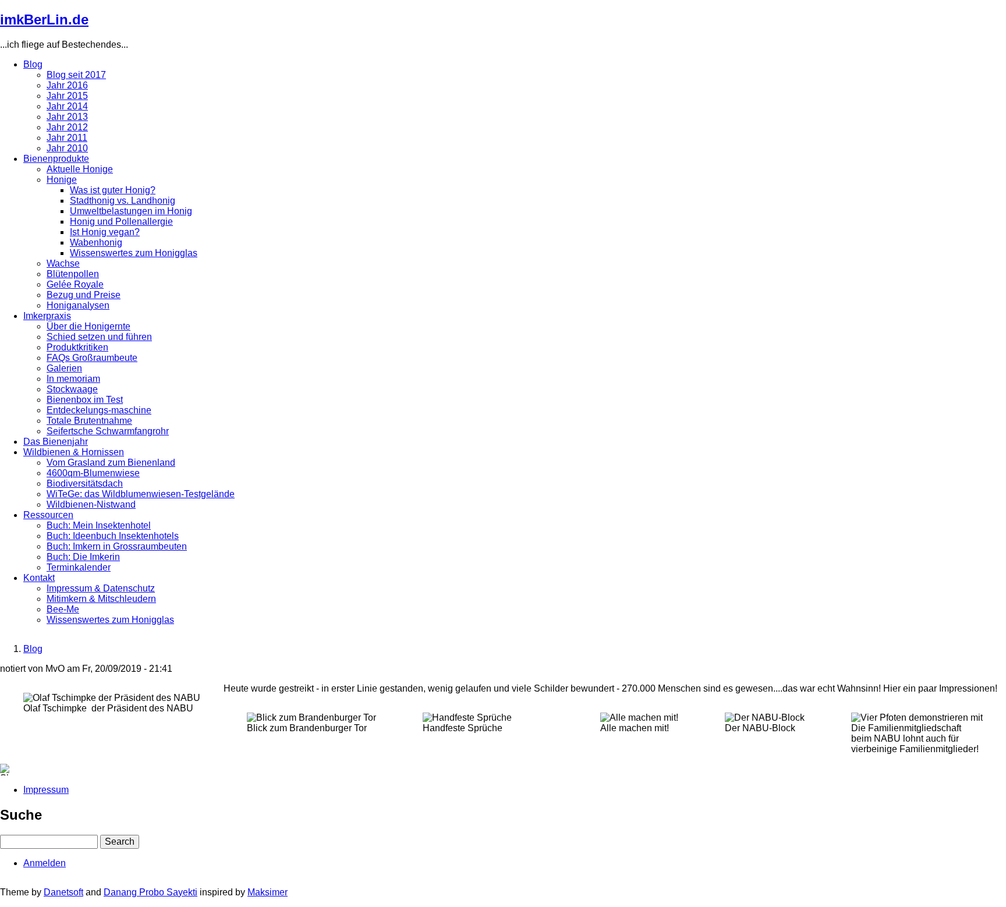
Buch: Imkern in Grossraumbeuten (117, 546)
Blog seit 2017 (76, 75)
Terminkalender (79, 567)
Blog (32, 64)
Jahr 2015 (67, 96)
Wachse (63, 263)
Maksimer (267, 892)
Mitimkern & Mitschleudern (101, 599)
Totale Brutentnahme (89, 421)
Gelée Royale (75, 284)
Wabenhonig (96, 242)
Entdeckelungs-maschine (99, 410)
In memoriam (73, 379)
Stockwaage (72, 389)
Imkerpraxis (47, 316)
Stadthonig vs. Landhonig (122, 201)
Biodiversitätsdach (85, 483)
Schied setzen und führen (99, 337)
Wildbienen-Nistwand (91, 504)
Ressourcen (48, 515)
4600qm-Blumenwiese (93, 473)
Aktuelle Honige (80, 169)
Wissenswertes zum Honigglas (133, 253)
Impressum (46, 790)
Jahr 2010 (67, 148)
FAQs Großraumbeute (92, 358)
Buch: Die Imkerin (83, 557)
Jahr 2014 (67, 106)
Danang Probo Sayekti (150, 892)
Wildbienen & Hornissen (73, 452)
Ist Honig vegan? (105, 232)
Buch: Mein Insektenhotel (99, 525)
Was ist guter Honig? (112, 190)
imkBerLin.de (44, 19)
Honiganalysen (78, 305)
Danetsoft (63, 892)
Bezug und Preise (84, 295)
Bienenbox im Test (85, 400)
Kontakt (39, 578)
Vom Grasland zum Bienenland (111, 462)
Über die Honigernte (88, 326)
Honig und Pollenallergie (121, 221)
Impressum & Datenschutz (101, 588)
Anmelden (44, 863)
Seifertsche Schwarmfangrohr (108, 431)
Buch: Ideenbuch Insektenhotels (113, 536)
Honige (62, 180)
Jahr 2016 (67, 85)
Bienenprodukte (56, 159)
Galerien (64, 368)
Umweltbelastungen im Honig (131, 211)
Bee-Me (63, 609)
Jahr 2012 (67, 127)
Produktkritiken (77, 347)
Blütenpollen (73, 274)
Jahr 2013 (67, 117)
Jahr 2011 (67, 138)
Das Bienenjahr (55, 442)
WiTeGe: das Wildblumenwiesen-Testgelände (141, 494)
